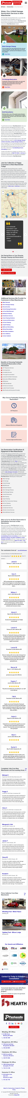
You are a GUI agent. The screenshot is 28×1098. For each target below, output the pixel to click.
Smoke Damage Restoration (9, 309)
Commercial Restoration (9, 320)
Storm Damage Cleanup (8, 304)
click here (22, 153)
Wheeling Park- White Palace (11, 912)
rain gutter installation (15, 537)
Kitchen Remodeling (7, 329)
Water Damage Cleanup (9, 46)
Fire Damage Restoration (9, 79)
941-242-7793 (6, 1079)
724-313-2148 (6, 1068)
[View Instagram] (9, 1023)
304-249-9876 (6, 1047)
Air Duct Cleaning (7, 322)
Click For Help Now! (20, 981)
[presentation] (2, 234)
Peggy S (5, 791)
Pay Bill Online (14, 1027)
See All (26, 769)
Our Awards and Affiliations (14, 944)
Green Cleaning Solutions (9, 318)
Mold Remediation (7, 112)
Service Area (10, 6)
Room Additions (6, 333)
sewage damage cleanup (17, 141)
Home (3, 6)
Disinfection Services (8, 315)
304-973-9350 (6, 1058)
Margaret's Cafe (7, 824)
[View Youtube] (18, 1023)
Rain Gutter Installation (8, 331)
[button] (18, 214)
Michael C (5, 775)
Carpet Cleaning (6, 324)
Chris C (4, 808)
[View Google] (21, 1023)
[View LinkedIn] (12, 1023)
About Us (5, 1088)
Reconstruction (6, 306)
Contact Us (17, 1088)
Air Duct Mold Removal (8, 311)
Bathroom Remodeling (8, 327)
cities (16, 461)
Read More (6, 54)
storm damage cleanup (19, 140)
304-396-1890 (6, 1037)
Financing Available (17, 1)
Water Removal (6, 302)
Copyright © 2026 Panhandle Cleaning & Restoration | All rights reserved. (15, 1092)
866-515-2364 (17, 3)
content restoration (5, 141)
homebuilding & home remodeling (9, 536)
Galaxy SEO (16, 1095)
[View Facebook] (6, 1023)
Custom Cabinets (7, 335)
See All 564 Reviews (22, 550)
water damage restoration (11, 472)
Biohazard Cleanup (7, 313)
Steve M (5, 857)
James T (5, 841)
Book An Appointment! (9, 273)
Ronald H (5, 874)
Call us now (10, 186)
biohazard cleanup (5, 537)
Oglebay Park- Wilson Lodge (11, 932)
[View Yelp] (15, 1023)
